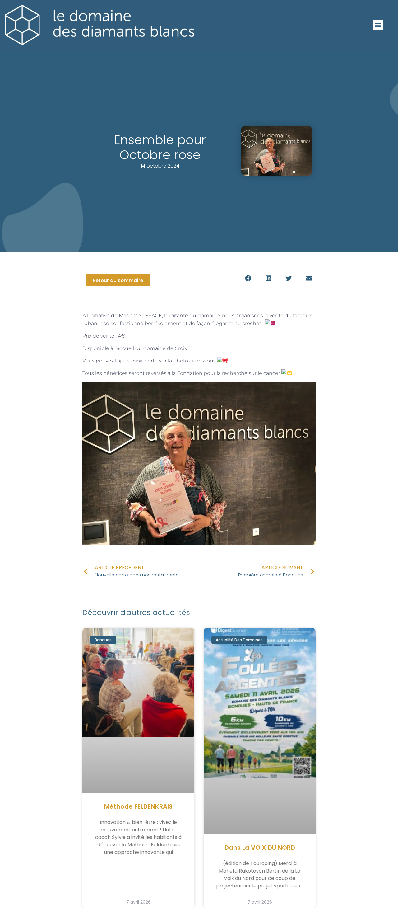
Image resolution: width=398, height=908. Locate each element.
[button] (378, 25)
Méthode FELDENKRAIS (138, 806)
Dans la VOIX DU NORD (259, 847)
